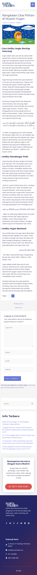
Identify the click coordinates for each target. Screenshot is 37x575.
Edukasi (18, 23)
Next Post (18, 307)
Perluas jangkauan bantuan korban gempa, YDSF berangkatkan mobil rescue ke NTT (17, 447)
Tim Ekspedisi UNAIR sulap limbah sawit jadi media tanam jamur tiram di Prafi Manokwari (17, 442)
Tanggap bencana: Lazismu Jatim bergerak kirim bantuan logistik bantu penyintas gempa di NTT (18, 429)
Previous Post (18, 303)
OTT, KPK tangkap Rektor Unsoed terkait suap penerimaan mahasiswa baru (18, 436)
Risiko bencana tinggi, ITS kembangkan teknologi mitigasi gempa (15, 423)
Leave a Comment (8, 23)
